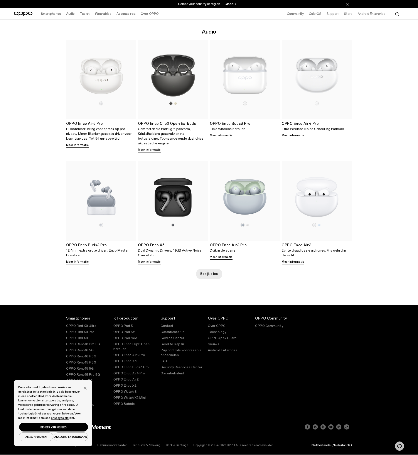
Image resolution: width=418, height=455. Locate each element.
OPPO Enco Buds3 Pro (131, 367)
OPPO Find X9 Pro (80, 332)
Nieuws (213, 344)
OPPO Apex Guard (222, 338)
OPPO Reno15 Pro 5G (83, 375)
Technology (217, 332)
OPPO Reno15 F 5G (81, 362)
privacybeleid (60, 417)
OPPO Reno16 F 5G (81, 356)
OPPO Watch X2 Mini (129, 398)
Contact (167, 326)
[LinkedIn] (315, 427)
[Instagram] (338, 427)
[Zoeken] (397, 14)
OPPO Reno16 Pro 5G (83, 344)
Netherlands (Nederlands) (332, 445)
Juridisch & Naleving (147, 445)
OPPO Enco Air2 (126, 379)
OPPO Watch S (125, 392)
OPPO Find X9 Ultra (81, 326)
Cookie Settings (177, 445)
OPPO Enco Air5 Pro (129, 355)
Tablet (85, 14)
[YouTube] (331, 427)
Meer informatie (77, 145)
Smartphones (51, 14)
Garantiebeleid (172, 373)
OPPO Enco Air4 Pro (129, 373)
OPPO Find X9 (77, 338)
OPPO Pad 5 (123, 326)
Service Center (172, 338)
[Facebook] (307, 427)
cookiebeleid (35, 396)
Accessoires (125, 14)
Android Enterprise (223, 350)
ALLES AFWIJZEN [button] (36, 437)
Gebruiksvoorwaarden (112, 445)
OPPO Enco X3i (125, 361)
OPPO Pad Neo (125, 338)
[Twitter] (323, 427)
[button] (399, 446)
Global (229, 4)
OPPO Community (269, 326)
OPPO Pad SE (124, 332)
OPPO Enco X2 (125, 385)
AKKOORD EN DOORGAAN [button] (70, 437)
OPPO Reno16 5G (80, 350)
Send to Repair (172, 344)
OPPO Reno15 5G (80, 368)
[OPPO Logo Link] (23, 14)
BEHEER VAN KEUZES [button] (53, 427)
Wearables (103, 14)
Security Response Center (181, 367)
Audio (70, 14)
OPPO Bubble (124, 404)
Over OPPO (150, 14)
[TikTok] (346, 427)
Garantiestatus (172, 332)
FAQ (164, 361)
